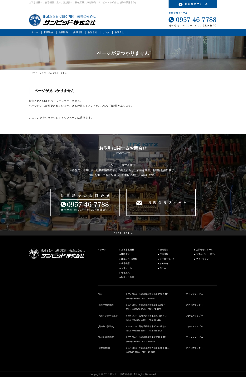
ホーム (34, 32)
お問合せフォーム (204, 249)
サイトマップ (202, 259)
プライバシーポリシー (206, 254)
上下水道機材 (127, 249)
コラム (163, 268)
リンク (105, 32)
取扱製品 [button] (48, 32)
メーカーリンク (167, 259)
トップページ (35, 73)
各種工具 (125, 272)
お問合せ (119, 32)
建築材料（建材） (129, 259)
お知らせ (92, 32)
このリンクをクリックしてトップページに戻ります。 (61, 117)
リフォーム (126, 268)
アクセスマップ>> (194, 294)
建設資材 (125, 254)
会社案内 (63, 32)
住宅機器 (125, 263)
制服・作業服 (127, 277)
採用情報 (77, 32)
